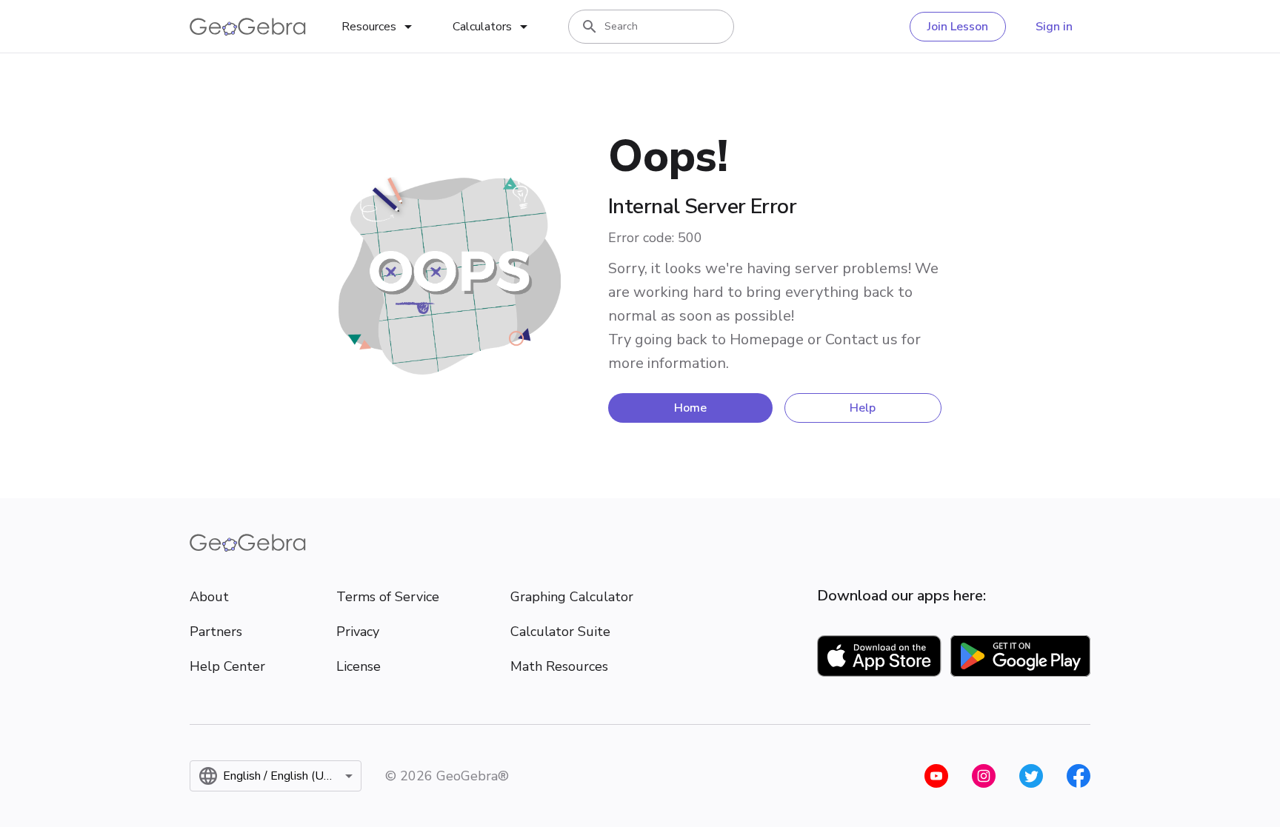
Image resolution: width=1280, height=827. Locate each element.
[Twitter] (1031, 776)
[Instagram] (984, 776)
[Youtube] (936, 776)
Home (690, 408)
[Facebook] (1078, 776)
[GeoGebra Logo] (248, 27)
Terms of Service (387, 597)
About (209, 597)
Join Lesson (957, 27)
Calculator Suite (560, 631)
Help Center (227, 666)
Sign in (1054, 27)
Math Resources (559, 666)
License (358, 666)
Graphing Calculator (571, 597)
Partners (216, 631)
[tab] (379, 27)
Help (863, 408)
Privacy (357, 631)
